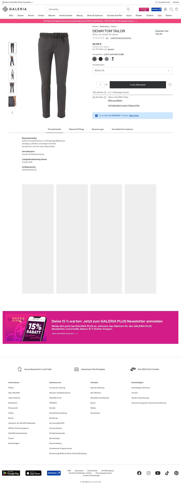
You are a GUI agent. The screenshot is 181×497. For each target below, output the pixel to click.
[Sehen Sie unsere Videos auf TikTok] (167, 473)
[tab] (54, 75)
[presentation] (12, 112)
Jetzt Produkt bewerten (121, 38)
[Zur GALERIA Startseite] (15, 9)
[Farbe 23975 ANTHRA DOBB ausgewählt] (94, 59)
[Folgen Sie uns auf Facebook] (139, 473)
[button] (18, 2)
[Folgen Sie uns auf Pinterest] (176, 473)
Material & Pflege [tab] (76, 129)
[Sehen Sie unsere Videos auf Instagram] (148, 473)
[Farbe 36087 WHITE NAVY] (107, 59)
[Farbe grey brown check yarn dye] (113, 59)
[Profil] (165, 9)
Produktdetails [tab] (54, 129)
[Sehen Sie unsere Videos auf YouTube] (157, 473)
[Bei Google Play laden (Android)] (11, 473)
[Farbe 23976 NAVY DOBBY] (101, 59)
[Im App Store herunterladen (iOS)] (33, 473)
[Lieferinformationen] (105, 92)
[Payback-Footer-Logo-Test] (54, 473)
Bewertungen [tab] (98, 129)
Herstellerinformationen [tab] (122, 129)
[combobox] (132, 70)
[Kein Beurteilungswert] (99, 37)
